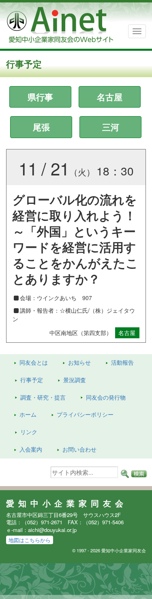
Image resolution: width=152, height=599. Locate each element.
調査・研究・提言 (43, 397)
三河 (110, 127)
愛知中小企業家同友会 (66, 503)
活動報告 (122, 362)
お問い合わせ (79, 449)
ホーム (27, 414)
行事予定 (31, 380)
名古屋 (109, 97)
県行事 (40, 97)
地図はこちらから (30, 540)
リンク (28, 432)
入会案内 (30, 449)
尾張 (41, 127)
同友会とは (33, 362)
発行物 (106, 397)
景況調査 (74, 380)
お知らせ (79, 362)
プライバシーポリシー (85, 414)
